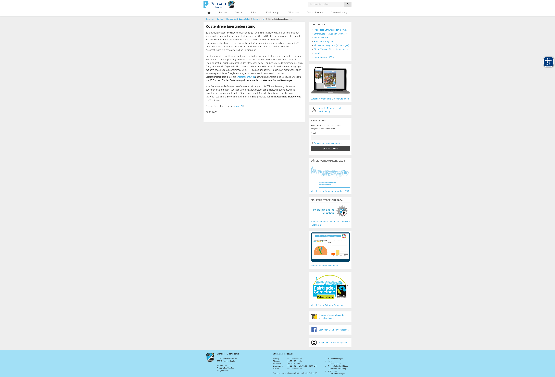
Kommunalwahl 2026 (324, 57)
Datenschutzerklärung (337, 368)
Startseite (210, 19)
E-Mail (313, 133)
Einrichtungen (273, 12)
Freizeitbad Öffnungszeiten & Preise (330, 30)
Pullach (254, 12)
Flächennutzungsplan (324, 41)
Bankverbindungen (335, 359)
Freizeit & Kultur (315, 12)
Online (311, 373)
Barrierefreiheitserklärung (338, 366)
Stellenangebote (334, 364)
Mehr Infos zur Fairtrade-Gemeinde (327, 305)
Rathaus (223, 12)
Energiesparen (259, 19)
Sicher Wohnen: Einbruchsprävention (331, 49)
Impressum (332, 371)
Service (238, 12)
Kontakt (317, 53)
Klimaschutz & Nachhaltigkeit (238, 19)
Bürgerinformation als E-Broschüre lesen (330, 98)
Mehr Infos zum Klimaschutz (324, 265)
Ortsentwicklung (339, 12)
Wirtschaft (293, 12)
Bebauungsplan (321, 37)
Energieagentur (244, 77)
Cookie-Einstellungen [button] (336, 374)
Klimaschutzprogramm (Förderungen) (331, 45)
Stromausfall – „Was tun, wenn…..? (330, 33)
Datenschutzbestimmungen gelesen (330, 143)
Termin (236, 106)
